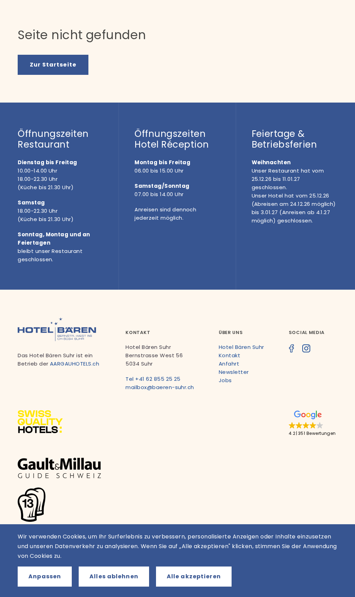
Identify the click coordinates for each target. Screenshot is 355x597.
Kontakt (229, 355)
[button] (312, 424)
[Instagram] (306, 349)
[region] (177, 560)
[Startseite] (57, 339)
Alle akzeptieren (194, 576)
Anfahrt (229, 363)
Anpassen (44, 576)
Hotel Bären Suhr (241, 347)
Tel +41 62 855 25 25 (153, 379)
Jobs (225, 380)
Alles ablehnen (113, 576)
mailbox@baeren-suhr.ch (159, 387)
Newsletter (234, 372)
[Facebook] (291, 349)
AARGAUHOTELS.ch (74, 363)
